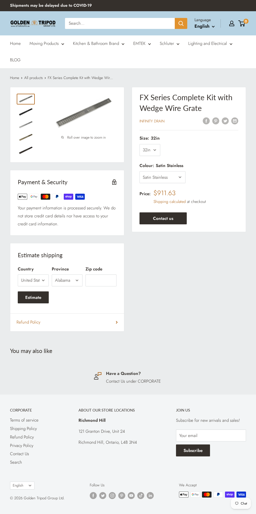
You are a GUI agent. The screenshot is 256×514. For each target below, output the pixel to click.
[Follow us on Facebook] (93, 495)
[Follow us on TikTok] (140, 495)
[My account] (231, 23)
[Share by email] (234, 121)
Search (16, 462)
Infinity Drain (152, 121)
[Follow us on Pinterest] (121, 495)
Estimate (33, 297)
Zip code (94, 269)
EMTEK (139, 43)
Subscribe (193, 450)
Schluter (167, 43)
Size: (150, 138)
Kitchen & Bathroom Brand (96, 43)
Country (26, 269)
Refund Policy (28, 322)
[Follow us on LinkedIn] (150, 495)
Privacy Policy (21, 445)
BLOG (15, 60)
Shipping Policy (23, 428)
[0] (242, 23)
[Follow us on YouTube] (131, 495)
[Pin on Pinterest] (215, 121)
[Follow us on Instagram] (112, 495)
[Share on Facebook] (206, 121)
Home (15, 43)
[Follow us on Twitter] (102, 495)
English (18, 485)
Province (60, 269)
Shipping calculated (170, 201)
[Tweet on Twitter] (225, 121)
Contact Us (19, 454)
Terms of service (24, 420)
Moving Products (44, 43)
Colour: (161, 166)
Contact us (163, 218)
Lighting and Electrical (207, 43)
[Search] (181, 23)
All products (33, 78)
